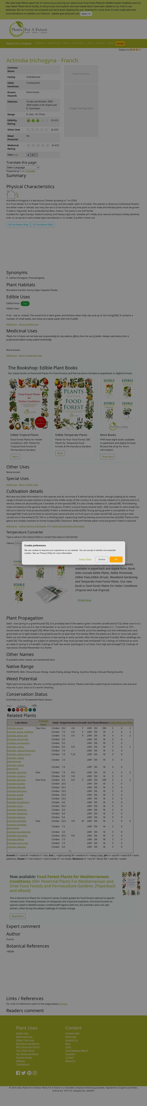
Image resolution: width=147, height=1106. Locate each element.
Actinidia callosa (15, 747)
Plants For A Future (18, 43)
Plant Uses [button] (78, 43)
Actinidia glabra (15, 798)
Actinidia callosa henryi (19, 754)
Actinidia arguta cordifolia (20, 732)
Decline (101, 559)
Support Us (71, 1040)
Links (68, 1047)
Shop (90, 43)
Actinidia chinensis (16, 772)
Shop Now (107, 456)
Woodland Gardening (27, 1043)
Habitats (20, 1060)
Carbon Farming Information (33, 526)
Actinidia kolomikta (16, 821)
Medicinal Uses (24, 1036)
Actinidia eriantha (16, 783)
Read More (18, 916)
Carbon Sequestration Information (68, 526)
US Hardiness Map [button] (43, 224)
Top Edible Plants (25, 1050)
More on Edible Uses (29, 324)
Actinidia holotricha (17, 810)
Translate (30, 171)
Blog (110, 43)
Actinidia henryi (15, 806)
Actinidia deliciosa (16, 780)
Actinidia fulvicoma (16, 791)
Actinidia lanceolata (17, 835)
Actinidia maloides (16, 847)
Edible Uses (22, 1033)
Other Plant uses (25, 1040)
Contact (69, 1057)
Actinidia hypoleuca (17, 813)
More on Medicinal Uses (30, 355)
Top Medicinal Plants (27, 1054)
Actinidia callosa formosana (21, 750)
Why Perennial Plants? (28, 1047)
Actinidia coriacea (16, 776)
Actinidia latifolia (15, 839)
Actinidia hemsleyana (18, 802)
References (11, 324)
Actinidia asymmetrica (18, 743)
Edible (112, 723)
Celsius (10, 543)
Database (40, 43)
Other (130, 723)
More (15, 456)
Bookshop (70, 1036)
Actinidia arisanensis (17, 739)
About (66, 43)
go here (63, 1003)
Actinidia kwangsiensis (19, 832)
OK (116, 559)
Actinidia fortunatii (16, 787)
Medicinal (121, 723)
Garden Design (24, 1057)
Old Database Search (76, 1050)
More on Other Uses (28, 484)
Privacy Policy (85, 559)
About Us (70, 1060)
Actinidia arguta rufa (17, 735)
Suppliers (101, 43)
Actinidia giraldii (15, 795)
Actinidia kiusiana (16, 817)
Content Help (72, 1033)
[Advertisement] (131, 114)
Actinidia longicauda (17, 843)
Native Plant (54, 43)
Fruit (25, 304)
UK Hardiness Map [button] (18, 224)
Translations (22, 1064)
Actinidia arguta (15, 728)
